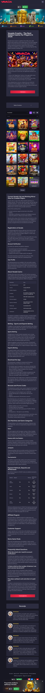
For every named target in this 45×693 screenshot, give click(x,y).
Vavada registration (22, 595)
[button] (1, 16)
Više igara (22, 190)
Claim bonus (23, 91)
